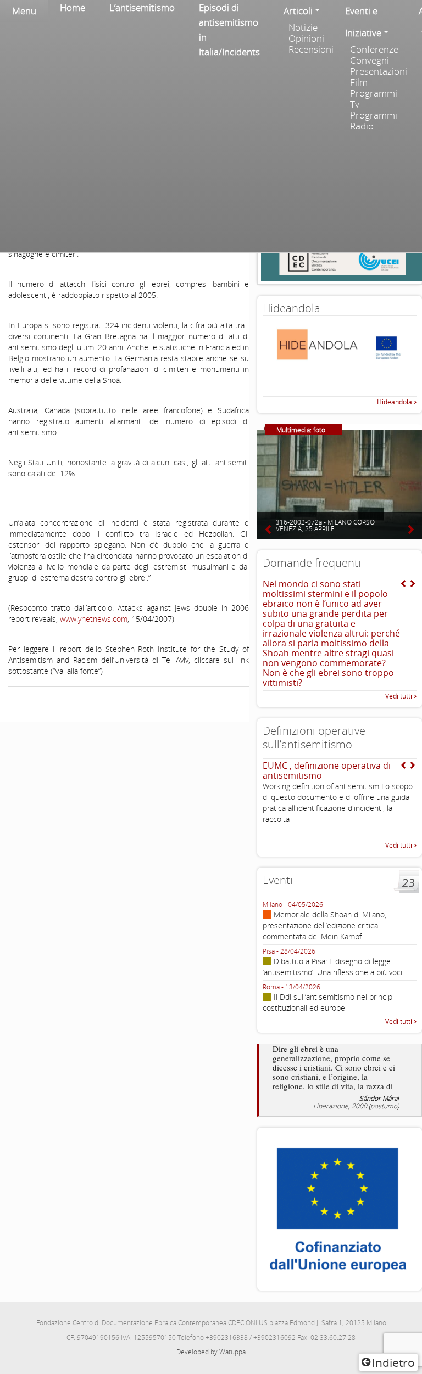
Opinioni (306, 38)
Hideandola (394, 402)
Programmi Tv (373, 99)
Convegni (369, 60)
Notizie (303, 27)
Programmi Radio (373, 121)
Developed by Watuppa (211, 1351)
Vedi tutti (398, 696)
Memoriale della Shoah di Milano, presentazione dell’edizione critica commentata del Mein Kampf (324, 925)
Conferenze (374, 49)
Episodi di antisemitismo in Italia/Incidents (229, 29)
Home (72, 7)
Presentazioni (378, 71)
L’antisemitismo (142, 7)
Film (359, 82)
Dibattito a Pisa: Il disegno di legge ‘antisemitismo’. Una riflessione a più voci (332, 966)
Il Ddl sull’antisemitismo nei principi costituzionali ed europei (328, 1002)
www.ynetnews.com (93, 618)
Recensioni (311, 49)
